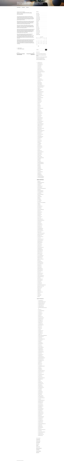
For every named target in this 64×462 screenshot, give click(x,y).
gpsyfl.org (39, 296)
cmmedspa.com (40, 389)
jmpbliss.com (39, 109)
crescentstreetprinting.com (41, 310)
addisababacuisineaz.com (41, 434)
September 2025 (38, 19)
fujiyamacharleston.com (40, 250)
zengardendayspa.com (40, 349)
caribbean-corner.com (40, 395)
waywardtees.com (40, 68)
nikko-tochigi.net (40, 394)
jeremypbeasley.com (40, 122)
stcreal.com (39, 104)
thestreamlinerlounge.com (41, 416)
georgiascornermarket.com (41, 234)
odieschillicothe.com (40, 227)
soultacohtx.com (39, 294)
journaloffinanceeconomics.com (41, 429)
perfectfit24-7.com (40, 235)
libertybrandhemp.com (40, 409)
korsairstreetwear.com (40, 330)
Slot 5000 (37, 445)
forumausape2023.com (40, 169)
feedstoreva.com (39, 288)
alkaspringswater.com (40, 241)
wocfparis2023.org (40, 183)
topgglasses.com (40, 334)
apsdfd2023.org (39, 168)
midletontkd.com (40, 390)
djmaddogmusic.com (40, 382)
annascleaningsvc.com (40, 354)
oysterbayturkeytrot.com (41, 356)
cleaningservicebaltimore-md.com (42, 301)
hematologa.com (40, 314)
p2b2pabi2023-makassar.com (41, 182)
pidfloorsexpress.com (40, 69)
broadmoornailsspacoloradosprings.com (42, 335)
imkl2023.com (39, 170)
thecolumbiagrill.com (40, 187)
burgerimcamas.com (40, 435)
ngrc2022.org (39, 144)
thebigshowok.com (40, 322)
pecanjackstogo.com (40, 348)
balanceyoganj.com (40, 82)
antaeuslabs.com (39, 96)
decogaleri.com (39, 215)
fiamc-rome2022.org (40, 254)
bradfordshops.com (40, 150)
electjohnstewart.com (40, 421)
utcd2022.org (39, 195)
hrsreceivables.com (40, 115)
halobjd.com (39, 88)
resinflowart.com (40, 328)
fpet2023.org (39, 142)
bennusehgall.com (40, 207)
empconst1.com (39, 116)
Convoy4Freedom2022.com (41, 163)
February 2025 (37, 28)
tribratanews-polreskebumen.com (42, 423)
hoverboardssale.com (40, 75)
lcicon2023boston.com (40, 175)
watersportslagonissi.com (40, 136)
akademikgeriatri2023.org (40, 190)
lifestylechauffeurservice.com (41, 128)
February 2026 (37, 14)
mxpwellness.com (40, 375)
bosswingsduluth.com (40, 261)
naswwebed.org (39, 155)
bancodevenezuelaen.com (40, 70)
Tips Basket (27, 7)
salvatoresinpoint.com (40, 131)
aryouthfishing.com (40, 342)
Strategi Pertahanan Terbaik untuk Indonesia (41, 53)
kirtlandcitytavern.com (40, 401)
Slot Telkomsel (37, 449)
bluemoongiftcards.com (40, 396)
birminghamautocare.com (40, 262)
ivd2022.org (39, 203)
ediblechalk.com (39, 290)
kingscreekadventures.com (41, 95)
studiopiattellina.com (40, 248)
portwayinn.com (40, 381)
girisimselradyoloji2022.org (40, 194)
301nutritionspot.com (40, 402)
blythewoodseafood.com (40, 269)
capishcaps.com (39, 295)
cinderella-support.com (40, 117)
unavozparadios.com (40, 216)
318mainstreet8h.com (40, 242)
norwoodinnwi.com (40, 410)
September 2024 (38, 34)
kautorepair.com (39, 222)
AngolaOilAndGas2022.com (41, 162)
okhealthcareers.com (40, 62)
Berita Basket (23, 7)
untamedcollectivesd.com (41, 374)
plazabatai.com (39, 210)
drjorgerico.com (39, 110)
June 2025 (37, 23)
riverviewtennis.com (40, 283)
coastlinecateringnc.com (41, 305)
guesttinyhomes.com (40, 316)
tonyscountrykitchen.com (40, 263)
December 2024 (38, 30)
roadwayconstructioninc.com (41, 275)
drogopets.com (39, 289)
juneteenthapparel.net (40, 427)
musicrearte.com (39, 281)
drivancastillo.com (40, 388)
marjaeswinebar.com (40, 223)
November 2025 (38, 18)
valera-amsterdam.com (40, 408)
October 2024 (37, 33)
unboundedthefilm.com (40, 64)
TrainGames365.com (40, 84)
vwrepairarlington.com (40, 300)
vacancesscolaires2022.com (41, 177)
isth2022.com (39, 181)
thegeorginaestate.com (40, 268)
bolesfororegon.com (40, 414)
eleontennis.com (39, 148)
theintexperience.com (40, 63)
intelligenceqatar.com (40, 89)
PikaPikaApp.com (40, 90)
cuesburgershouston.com (41, 306)
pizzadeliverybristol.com (40, 229)
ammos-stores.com (40, 403)
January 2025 (37, 29)
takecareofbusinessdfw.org (40, 91)
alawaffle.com (39, 341)
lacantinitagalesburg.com (40, 228)
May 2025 (37, 24)
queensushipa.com (40, 111)
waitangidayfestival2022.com (41, 176)
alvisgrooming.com (40, 267)
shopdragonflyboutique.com (41, 276)
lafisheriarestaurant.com (40, 256)
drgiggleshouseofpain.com (40, 124)
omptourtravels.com (40, 422)
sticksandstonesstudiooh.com (41, 370)
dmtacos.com (39, 309)
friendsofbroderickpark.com (41, 247)
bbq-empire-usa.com (40, 287)
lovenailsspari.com (40, 243)
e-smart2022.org (39, 143)
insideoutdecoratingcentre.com (41, 130)
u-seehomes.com (39, 135)
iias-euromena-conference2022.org (41, 202)
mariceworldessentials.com (41, 255)
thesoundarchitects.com (41, 383)
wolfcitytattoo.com (40, 355)
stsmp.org (39, 77)
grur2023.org (39, 164)
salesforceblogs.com (40, 83)
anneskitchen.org (40, 337)
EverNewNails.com (40, 129)
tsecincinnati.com (39, 208)
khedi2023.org (39, 189)
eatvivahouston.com (40, 321)
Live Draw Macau (38, 439)
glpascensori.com (40, 363)
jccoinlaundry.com (40, 221)
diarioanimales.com (40, 214)
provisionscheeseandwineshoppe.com (42, 188)
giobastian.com (40, 362)
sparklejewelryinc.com (40, 350)
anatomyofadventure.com (41, 387)
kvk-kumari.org (40, 430)
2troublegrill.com (40, 368)
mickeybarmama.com (40, 274)
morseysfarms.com (40, 282)
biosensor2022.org (40, 196)
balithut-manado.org (40, 156)
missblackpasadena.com (41, 336)
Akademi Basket (18, 7)
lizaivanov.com (40, 315)
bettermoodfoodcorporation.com (41, 71)
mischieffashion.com (40, 137)
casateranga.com (40, 369)
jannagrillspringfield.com (40, 249)
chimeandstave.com (40, 323)
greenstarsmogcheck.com (40, 230)
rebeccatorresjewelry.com (40, 108)
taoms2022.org (39, 201)
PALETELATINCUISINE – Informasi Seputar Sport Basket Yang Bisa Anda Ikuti (32, 3)
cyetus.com (39, 149)
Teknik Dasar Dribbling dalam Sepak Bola (40, 59)
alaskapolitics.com (40, 76)
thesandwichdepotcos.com (40, 123)
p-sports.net (39, 329)
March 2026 (37, 13)
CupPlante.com (39, 102)
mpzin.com (39, 103)
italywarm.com (40, 428)
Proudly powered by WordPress (20, 460)
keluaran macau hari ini (39, 448)
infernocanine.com (40, 376)
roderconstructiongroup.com (41, 209)
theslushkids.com (40, 361)
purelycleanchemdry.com (40, 97)
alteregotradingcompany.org (41, 157)
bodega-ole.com (40, 415)
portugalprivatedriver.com (40, 236)
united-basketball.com (40, 343)
